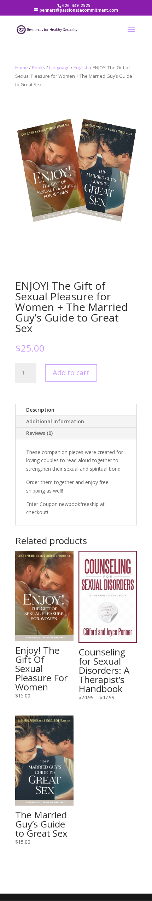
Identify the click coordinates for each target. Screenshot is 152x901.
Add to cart (71, 372)
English (81, 67)
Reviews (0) (39, 433)
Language (59, 67)
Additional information (55, 421)
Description (40, 409)
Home (21, 67)
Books (38, 67)
